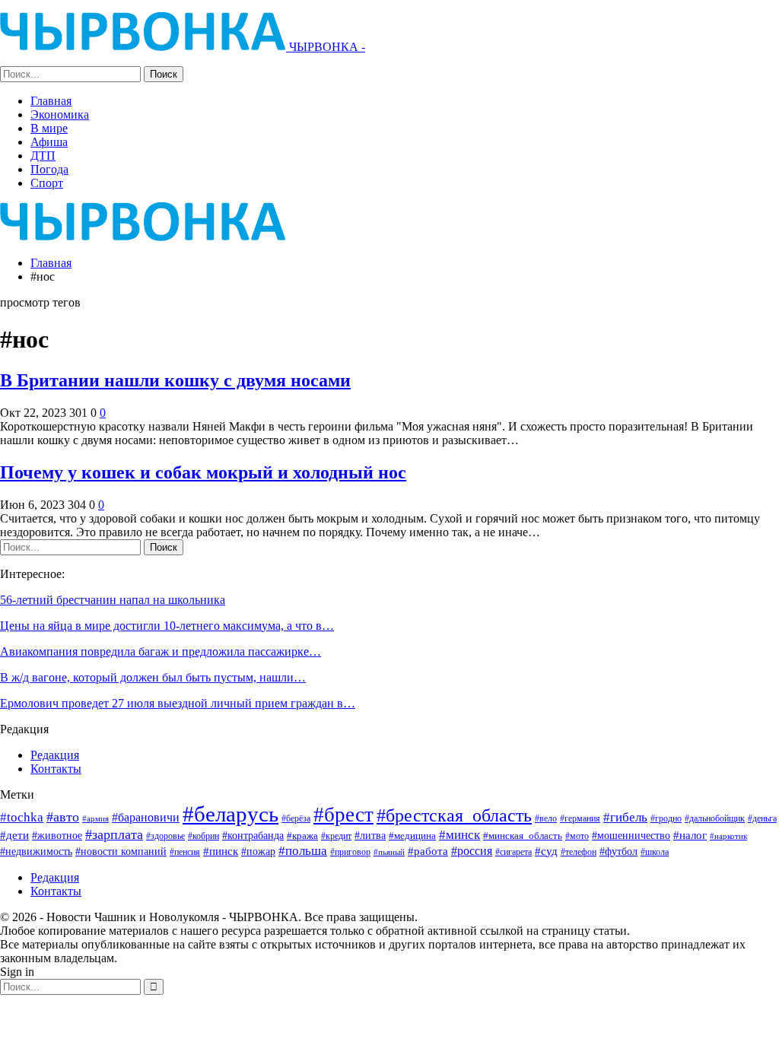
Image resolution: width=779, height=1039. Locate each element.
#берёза (295, 818)
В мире (49, 128)
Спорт (46, 182)
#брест (343, 814)
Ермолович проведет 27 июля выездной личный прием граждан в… (177, 703)
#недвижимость (36, 851)
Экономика (59, 114)
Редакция (54, 754)
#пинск (220, 851)
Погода (49, 169)
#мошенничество (631, 835)
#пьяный (389, 852)
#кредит (336, 836)
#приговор (350, 852)
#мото (577, 836)
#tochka (21, 817)
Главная (51, 100)
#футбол (618, 851)
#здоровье (165, 836)
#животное (57, 835)
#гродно (666, 818)
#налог (690, 835)
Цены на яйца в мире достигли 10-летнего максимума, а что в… (167, 625)
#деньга (762, 818)
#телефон (578, 852)
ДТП (43, 155)
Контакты (55, 768)
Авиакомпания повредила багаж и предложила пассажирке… (160, 651)
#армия (95, 818)
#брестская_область (454, 815)
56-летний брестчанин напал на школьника (112, 599)
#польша (302, 850)
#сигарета (513, 852)
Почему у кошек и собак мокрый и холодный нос (203, 472)
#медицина (412, 836)
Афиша (49, 141)
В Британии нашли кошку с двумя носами (175, 380)
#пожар (258, 851)
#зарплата (114, 834)
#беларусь (230, 814)
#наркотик (728, 835)
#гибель (625, 817)
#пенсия (185, 852)
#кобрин (203, 836)
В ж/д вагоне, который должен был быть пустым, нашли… (153, 677)
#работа (428, 851)
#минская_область (522, 835)
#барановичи (146, 817)
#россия (471, 850)
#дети (14, 835)
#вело (546, 818)
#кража (302, 835)
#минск (459, 835)
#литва (370, 835)
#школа (655, 852)
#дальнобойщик (715, 818)
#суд (546, 851)
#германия (580, 818)
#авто (62, 817)
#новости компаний (121, 851)
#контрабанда (253, 835)
